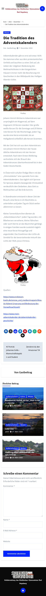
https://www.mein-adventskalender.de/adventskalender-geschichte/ (19, 317)
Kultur (22, 396)
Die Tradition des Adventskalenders (20, 40)
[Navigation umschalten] (3, 8)
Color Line (9, 429)
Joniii (7, 406)
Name (6, 520)
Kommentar (9, 486)
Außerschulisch (12, 396)
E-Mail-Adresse (10, 530)
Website (6, 541)
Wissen (7, 32)
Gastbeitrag (11, 48)
